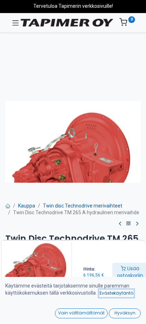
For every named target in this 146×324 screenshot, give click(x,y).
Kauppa (26, 206)
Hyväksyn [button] (124, 313)
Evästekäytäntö (116, 293)
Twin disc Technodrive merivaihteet (82, 206)
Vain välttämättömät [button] (81, 313)
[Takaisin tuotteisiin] (128, 223)
